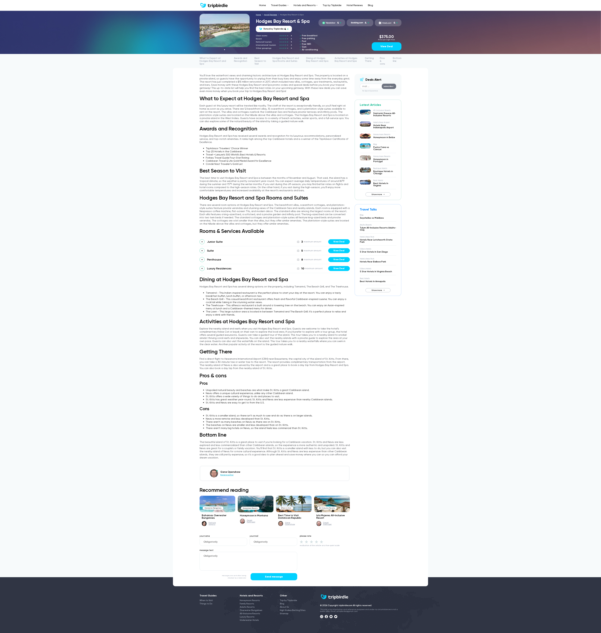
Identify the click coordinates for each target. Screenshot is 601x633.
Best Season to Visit (260, 61)
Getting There (369, 59)
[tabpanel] (225, 30)
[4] (316, 541)
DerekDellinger (251, 521)
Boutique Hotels (380, 168)
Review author (227, 475)
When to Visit (286, 508)
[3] (311, 541)
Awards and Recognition (240, 59)
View (338, 241)
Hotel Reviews (355, 5)
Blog (370, 5)
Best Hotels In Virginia (380, 184)
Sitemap (284, 613)
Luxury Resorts (247, 617)
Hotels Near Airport (381, 122)
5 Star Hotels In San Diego (374, 252)
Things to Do (206, 604)
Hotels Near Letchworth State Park (376, 240)
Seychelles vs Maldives (372, 218)
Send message (274, 576)
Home (262, 5)
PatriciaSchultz (212, 523)
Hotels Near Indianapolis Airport (383, 126)
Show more (377, 194)
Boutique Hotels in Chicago (383, 172)
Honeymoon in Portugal (380, 160)
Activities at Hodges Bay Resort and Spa (346, 59)
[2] (306, 541)
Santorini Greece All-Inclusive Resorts (384, 114)
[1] (301, 541)
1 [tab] (224, 49)
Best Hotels (378, 180)
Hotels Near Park (367, 237)
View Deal (386, 46)
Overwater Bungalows (213, 508)
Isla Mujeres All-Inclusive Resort (330, 516)
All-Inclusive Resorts (327, 508)
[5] (321, 541)
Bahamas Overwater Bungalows (214, 516)
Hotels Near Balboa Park (373, 261)
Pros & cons (382, 61)
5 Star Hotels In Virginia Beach (376, 271)
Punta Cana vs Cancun (381, 148)
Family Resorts (247, 604)
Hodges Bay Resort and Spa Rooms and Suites (285, 59)
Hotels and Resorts (305, 5)
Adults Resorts (366, 225)
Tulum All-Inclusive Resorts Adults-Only (378, 228)
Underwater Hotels (249, 620)
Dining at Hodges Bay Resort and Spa (317, 59)
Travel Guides (279, 5)
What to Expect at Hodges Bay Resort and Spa (213, 61)
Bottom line (397, 59)
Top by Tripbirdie (332, 5)
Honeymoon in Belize (384, 137)
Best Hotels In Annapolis (372, 281)
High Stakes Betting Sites (293, 610)
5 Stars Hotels (365, 249)
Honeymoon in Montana (254, 515)
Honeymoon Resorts (250, 508)
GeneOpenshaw (290, 523)
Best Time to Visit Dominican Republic (289, 516)
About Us (284, 607)
